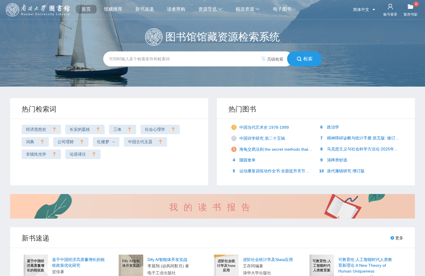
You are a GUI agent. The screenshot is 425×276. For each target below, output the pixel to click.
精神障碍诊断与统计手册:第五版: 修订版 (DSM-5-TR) (362, 138)
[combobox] (212, 58)
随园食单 (244, 160)
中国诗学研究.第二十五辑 (259, 138)
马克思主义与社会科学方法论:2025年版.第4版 (362, 149)
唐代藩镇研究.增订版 (342, 171)
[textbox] (198, 58)
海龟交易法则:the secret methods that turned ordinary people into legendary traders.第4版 (274, 149)
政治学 (329, 127)
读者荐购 (176, 9)
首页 (86, 9)
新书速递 (144, 9)
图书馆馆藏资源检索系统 (222, 37)
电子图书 (282, 9)
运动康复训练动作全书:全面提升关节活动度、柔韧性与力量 (274, 171)
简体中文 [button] (361, 9)
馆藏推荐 (113, 9)
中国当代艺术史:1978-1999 (261, 127)
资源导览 (208, 9)
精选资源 (245, 9)
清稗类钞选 (333, 160)
